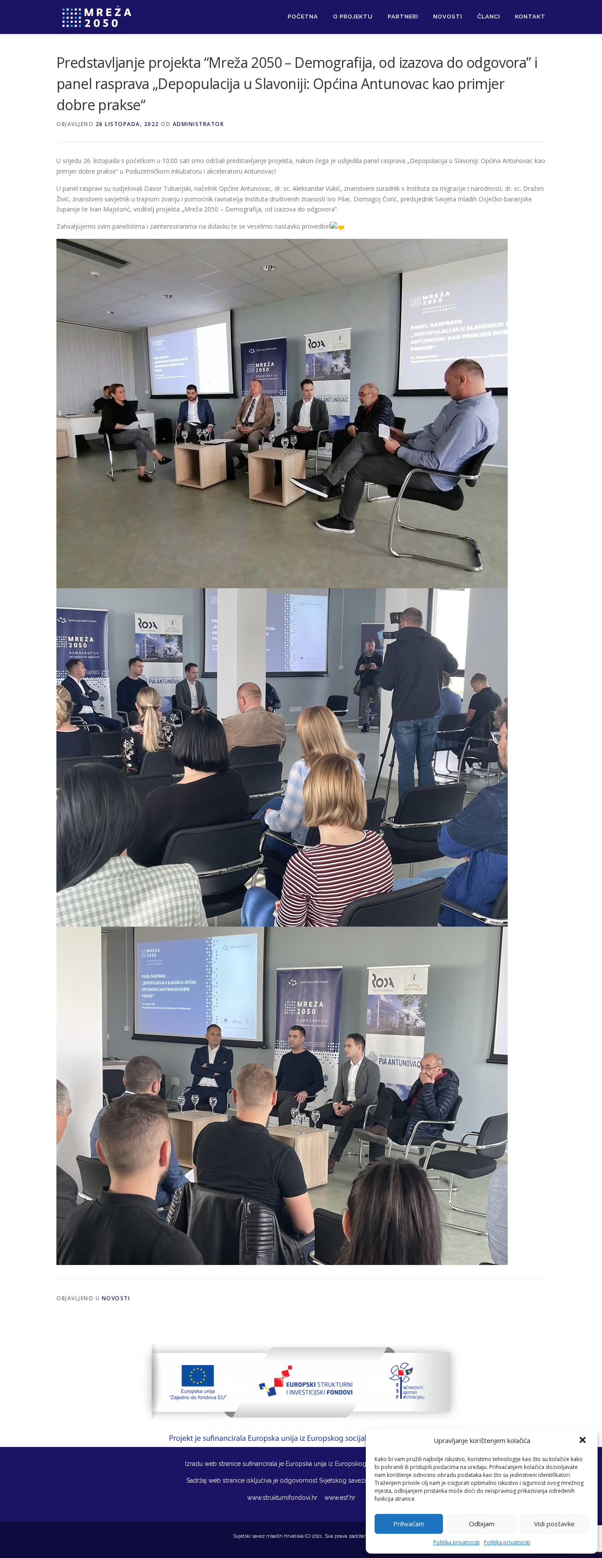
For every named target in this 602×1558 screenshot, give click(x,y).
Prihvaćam (408, 1523)
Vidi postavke (554, 1523)
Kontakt (530, 16)
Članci (488, 16)
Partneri (403, 16)
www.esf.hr (339, 1497)
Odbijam (481, 1523)
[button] (583, 1441)
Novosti (447, 16)
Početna (303, 16)
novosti (116, 1298)
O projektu (353, 16)
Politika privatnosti (456, 1542)
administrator (198, 124)
